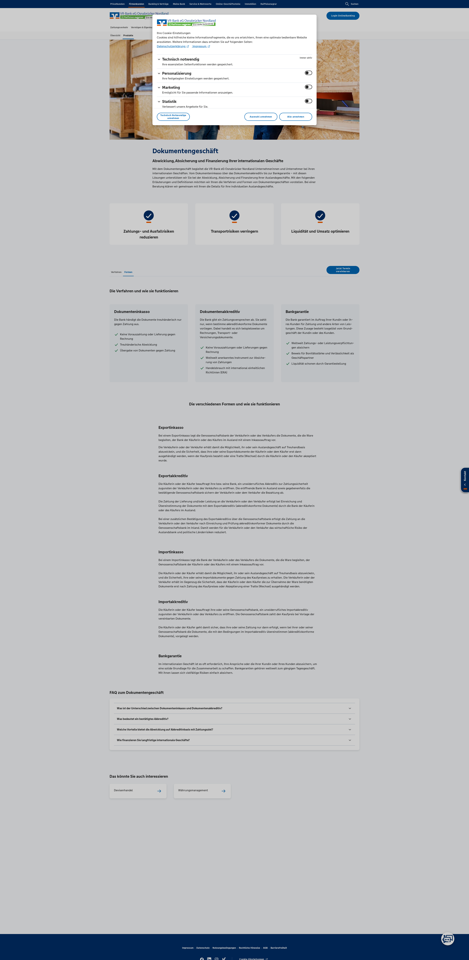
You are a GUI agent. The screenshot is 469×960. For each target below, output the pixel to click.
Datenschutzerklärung (171, 46)
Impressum (199, 46)
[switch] (308, 73)
